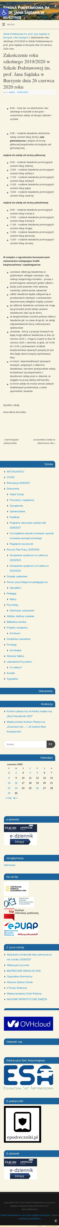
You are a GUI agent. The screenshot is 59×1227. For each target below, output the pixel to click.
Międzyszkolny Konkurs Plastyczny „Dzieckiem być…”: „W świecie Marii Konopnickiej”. (26, 726)
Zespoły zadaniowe (17, 576)
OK (49, 744)
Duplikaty (15, 517)
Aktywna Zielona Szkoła (20, 982)
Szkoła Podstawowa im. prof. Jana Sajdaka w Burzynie (26, 12)
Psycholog (12, 604)
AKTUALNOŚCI (15, 471)
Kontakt (11, 673)
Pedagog (11, 593)
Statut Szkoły (17, 494)
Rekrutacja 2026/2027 (18, 483)
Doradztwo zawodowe (18, 639)
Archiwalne (15, 650)
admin (12, 92)
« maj (8, 797)
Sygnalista (12, 678)
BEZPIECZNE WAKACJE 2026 (24, 970)
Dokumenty (13, 488)
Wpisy (13, 599)
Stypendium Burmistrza (19, 976)
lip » (15, 797)
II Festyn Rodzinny (17, 987)
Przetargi (11, 644)
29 (9, 793)
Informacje (9, 865)
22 (9, 788)
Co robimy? (16, 667)
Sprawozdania (17, 511)
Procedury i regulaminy (22, 500)
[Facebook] (55, 6)
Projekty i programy (17, 627)
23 (16, 788)
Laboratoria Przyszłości (19, 661)
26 (37, 788)
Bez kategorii (21, 37)
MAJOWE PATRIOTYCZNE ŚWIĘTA (27, 999)
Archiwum (15, 633)
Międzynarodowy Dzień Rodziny (24, 993)
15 (9, 783)
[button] (4, 12)
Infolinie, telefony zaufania (20, 616)
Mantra (24, 1218)
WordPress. (35, 1218)
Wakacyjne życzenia (18, 965)
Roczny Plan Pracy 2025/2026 (23, 549)
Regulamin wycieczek (21, 543)
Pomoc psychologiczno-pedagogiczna (27, 582)
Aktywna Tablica (15, 656)
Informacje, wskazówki (22, 610)
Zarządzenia (16, 505)
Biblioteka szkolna (16, 621)
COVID (11, 477)
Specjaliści (15, 587)
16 (16, 783)
